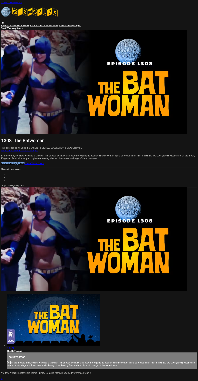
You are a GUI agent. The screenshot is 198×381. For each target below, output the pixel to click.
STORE (33, 25)
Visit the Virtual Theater (13, 373)
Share (41, 163)
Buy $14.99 (18, 163)
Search (13, 25)
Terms (34, 373)
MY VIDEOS (23, 25)
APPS (55, 25)
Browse (5, 25)
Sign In (19, 28)
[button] (3, 23)
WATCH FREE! (44, 25)
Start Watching (66, 25)
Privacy (42, 373)
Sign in (77, 25)
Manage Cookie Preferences (70, 373)
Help (28, 373)
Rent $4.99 (7, 163)
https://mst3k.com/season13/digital (19, 150)
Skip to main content (11, 2)
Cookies (50, 373)
